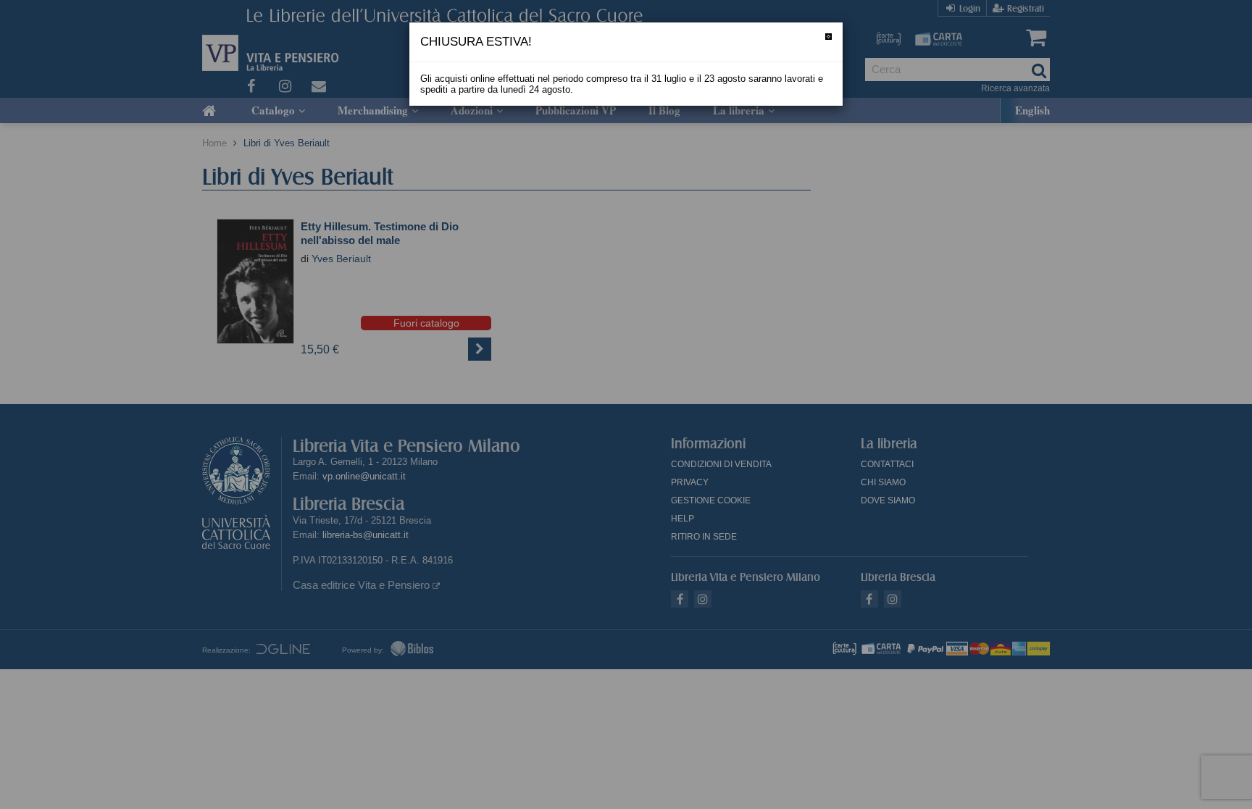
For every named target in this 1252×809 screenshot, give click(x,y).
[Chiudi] (828, 36)
